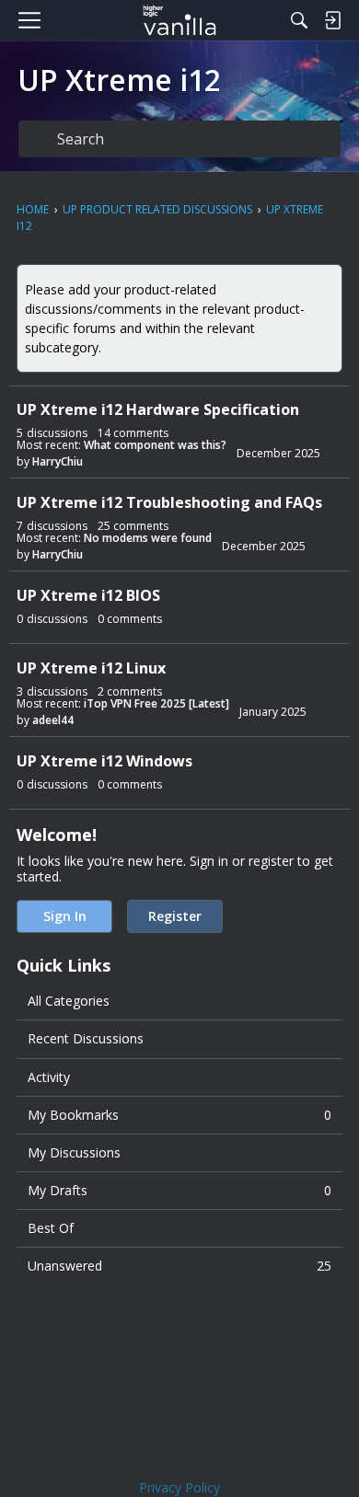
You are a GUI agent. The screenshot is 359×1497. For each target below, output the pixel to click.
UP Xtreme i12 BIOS (88, 595)
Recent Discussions (86, 1038)
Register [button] (175, 916)
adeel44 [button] (53, 720)
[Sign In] (332, 20)
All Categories (69, 1000)
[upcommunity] (180, 20)
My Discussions (74, 1152)
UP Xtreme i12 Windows (104, 761)
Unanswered (179, 1265)
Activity (49, 1077)
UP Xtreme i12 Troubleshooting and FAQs (169, 502)
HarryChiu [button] (57, 461)
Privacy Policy (179, 1487)
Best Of (51, 1228)
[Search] (299, 20)
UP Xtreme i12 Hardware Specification (158, 410)
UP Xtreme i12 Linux (91, 668)
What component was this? (155, 445)
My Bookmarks (179, 1114)
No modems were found (148, 538)
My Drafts (179, 1190)
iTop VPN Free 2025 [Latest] (156, 703)
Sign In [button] (65, 916)
